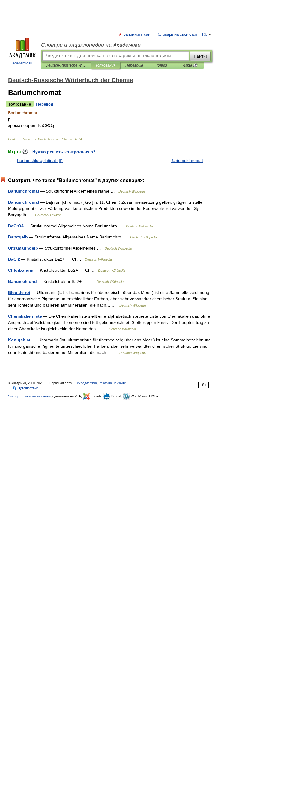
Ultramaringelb (23, 248)
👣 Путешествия (25, 388)
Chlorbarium (20, 270)
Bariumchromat (23, 191)
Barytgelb (18, 237)
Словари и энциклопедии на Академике (91, 45)
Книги (162, 65)
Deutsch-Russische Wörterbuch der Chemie (66, 65)
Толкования (105, 65)
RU (204, 34)
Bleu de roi (19, 292)
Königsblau (20, 339)
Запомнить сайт (138, 34)
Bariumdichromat (187, 160)
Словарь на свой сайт (178, 34)
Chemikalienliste (25, 316)
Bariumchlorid (22, 281)
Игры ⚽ (190, 65)
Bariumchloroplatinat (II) (40, 160)
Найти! (200, 56)
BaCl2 (14, 259)
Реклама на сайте (112, 383)
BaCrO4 (16, 225)
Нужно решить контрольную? (64, 151)
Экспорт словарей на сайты (29, 396)
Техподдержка (86, 383)
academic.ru (22, 63)
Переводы (134, 65)
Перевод (44, 104)
